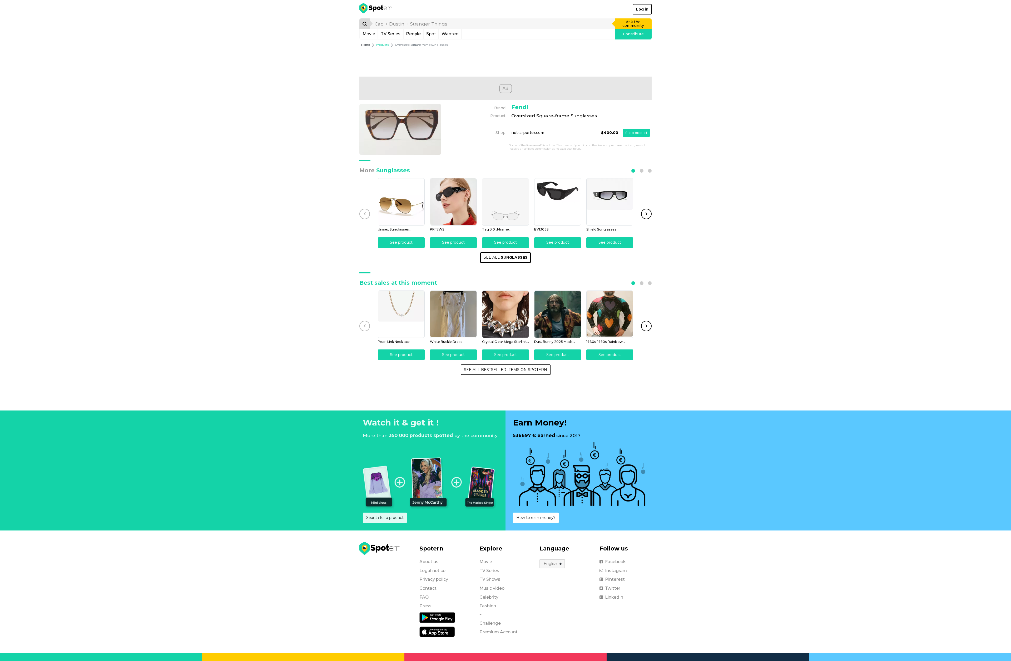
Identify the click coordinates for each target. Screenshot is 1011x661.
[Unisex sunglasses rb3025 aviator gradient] (401, 202)
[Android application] (437, 617)
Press (425, 605)
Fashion (487, 605)
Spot (431, 33)
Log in (642, 9)
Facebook (615, 561)
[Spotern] (376, 9)
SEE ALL (506, 257)
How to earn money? (536, 517)
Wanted (450, 33)
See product (401, 242)
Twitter (612, 588)
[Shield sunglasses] (609, 202)
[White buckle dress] (453, 314)
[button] (633, 171)
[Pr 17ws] (453, 202)
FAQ (424, 597)
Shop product (636, 133)
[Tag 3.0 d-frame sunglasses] (505, 202)
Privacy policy (433, 579)
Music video (491, 588)
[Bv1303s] (557, 202)
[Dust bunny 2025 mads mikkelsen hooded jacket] (557, 314)
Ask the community (633, 23)
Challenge (490, 623)
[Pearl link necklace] (401, 314)
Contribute (633, 34)
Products (382, 45)
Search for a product (385, 517)
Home (365, 45)
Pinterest (615, 579)
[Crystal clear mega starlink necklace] (505, 314)
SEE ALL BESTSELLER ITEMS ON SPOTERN (505, 369)
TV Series (390, 33)
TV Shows (489, 579)
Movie (369, 33)
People (413, 33)
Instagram (616, 570)
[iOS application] (437, 631)
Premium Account (498, 631)
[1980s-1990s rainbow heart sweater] (609, 314)
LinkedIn (614, 597)
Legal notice (432, 570)
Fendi (519, 107)
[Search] (364, 23)
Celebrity (488, 597)
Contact (428, 588)
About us (428, 561)
